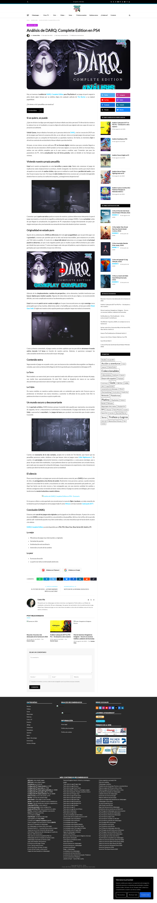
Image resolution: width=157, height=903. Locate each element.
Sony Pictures (117, 410)
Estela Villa (36, 35)
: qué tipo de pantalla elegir (38, 797)
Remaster (110, 403)
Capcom (103, 367)
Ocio (54, 15)
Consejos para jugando (39, 820)
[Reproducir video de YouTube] (62, 270)
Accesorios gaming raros (106, 803)
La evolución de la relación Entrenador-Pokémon (77, 855)
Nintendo (105, 395)
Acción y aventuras (110, 363)
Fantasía (120, 378)
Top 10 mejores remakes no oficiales (109, 818)
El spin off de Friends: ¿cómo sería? (37, 849)
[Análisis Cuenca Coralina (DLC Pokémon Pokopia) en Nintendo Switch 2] (106, 193)
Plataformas (115, 395)
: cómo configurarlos (39, 807)
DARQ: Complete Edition (54, 94)
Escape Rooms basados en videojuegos (109, 792)
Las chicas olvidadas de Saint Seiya (72, 815)
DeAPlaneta (115, 375)
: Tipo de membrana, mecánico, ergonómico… (43, 803)
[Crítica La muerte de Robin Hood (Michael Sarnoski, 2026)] (106, 281)
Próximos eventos (81, 15)
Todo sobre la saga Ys (69, 807)
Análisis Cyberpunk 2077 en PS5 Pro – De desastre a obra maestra (60, 636)
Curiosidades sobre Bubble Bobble (73, 824)
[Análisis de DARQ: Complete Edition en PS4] (78, 64)
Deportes (122, 375)
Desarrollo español (108, 378)
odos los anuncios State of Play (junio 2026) (111, 841)
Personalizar (121, 895)
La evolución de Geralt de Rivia (71, 853)
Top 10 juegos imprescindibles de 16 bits (110, 832)
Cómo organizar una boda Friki (107, 780)
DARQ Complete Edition (35, 527)
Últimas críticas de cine (110, 205)
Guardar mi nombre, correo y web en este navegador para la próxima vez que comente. (55, 681)
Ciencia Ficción (112, 367)
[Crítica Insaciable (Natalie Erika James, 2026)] (106, 249)
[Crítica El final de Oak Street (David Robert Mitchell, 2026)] (106, 216)
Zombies (103, 424)
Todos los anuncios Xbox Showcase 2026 (110, 843)
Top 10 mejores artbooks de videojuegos (110, 820)
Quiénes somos (93, 15)
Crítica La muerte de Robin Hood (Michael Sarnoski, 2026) (120, 278)
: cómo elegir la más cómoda (39, 799)
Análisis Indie (34, 20)
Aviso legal (64, 724)
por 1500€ (40, 792)
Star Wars (112, 413)
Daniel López (31, 641)
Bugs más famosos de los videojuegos (109, 807)
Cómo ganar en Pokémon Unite (72, 839)
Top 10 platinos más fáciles (106, 824)
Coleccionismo (106, 375)
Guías (70, 15)
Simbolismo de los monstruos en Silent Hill (111, 809)
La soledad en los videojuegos (71, 851)
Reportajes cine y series (108, 406)
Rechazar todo (133, 895)
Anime (123, 364)
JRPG (102, 386)
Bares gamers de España (70, 837)
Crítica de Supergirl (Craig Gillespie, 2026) (120, 260)
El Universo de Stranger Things (36, 843)
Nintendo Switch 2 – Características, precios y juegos (42, 828)
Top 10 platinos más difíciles (107, 826)
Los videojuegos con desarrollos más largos (40, 826)
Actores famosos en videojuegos (72, 843)
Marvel (121, 389)
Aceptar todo (145, 895)
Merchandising (106, 392)
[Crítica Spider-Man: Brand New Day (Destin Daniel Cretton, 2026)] (106, 232)
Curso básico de (34, 815)
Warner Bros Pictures (115, 421)
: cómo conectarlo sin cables (42, 809)
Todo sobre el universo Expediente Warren (39, 836)
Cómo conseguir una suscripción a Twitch (42, 822)
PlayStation (115, 400)
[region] (133, 888)
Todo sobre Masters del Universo (37, 841)
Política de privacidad (67, 728)
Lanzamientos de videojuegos (109, 389)
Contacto (113, 15)
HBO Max (119, 383)
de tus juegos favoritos (36, 813)
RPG (103, 410)
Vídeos (62, 15)
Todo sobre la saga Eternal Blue (72, 797)
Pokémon (123, 400)
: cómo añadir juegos (36, 780)
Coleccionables (110, 370)
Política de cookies (66, 732)
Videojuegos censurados (106, 801)
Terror (104, 417)
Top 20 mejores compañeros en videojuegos (111, 837)
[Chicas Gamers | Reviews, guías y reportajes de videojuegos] (77, 8)
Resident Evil (121, 406)
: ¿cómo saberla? (37, 805)
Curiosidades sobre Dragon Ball (72, 830)
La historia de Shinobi (69, 847)
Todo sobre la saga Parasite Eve (72, 801)
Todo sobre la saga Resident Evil (72, 803)
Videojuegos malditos (105, 784)
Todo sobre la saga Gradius (70, 805)
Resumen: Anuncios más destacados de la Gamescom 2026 (37, 636)
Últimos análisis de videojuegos (113, 117)
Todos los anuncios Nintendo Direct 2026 (110, 845)
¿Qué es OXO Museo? (69, 834)
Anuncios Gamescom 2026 (106, 847)
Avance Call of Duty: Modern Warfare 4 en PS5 (114, 337)
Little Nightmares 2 (85, 457)
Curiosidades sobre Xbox (70, 822)
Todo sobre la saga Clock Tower (72, 788)
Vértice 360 (103, 421)
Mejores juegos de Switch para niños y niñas (111, 790)
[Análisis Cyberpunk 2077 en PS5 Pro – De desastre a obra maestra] (60, 626)
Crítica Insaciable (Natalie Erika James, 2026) (120, 244)
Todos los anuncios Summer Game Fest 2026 (111, 839)
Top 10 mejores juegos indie (106, 816)
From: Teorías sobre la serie (35, 845)
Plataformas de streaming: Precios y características (113, 786)
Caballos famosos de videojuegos (108, 793)
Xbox (125, 421)
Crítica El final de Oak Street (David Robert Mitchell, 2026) (121, 212)
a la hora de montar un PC (39, 795)
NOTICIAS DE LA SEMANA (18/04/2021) (76, 589)
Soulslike (126, 409)
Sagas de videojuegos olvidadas (72, 832)
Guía (112, 382)
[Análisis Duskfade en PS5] (106, 144)
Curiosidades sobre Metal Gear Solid (73, 826)
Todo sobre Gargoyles (69, 792)
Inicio (28, 20)
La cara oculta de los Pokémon (71, 857)
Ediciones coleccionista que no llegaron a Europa (77, 836)
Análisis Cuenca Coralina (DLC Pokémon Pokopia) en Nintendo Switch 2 (121, 189)
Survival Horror (121, 413)
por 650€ (39, 786)
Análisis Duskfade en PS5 (119, 139)
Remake (103, 403)
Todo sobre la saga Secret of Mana (72, 809)
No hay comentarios (62, 35)
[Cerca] (151, 878)
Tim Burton (81, 97)
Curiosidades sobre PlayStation (72, 818)
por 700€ (38, 788)
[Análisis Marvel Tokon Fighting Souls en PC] (106, 177)
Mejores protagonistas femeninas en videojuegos (112, 799)
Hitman (68, 504)
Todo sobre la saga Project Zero (72, 795)
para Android (35, 784)
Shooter (109, 410)
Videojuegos (35, 15)
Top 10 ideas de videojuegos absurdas (109, 828)
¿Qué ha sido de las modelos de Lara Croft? (75, 816)
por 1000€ (42, 790)
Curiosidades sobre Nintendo (71, 820)
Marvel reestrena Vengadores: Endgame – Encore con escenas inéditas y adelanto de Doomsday (84, 637)
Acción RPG (111, 360)
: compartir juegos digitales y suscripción (41, 811)
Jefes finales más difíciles (106, 805)
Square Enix (104, 413)
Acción (103, 360)
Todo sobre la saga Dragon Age (72, 784)
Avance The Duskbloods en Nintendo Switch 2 (113, 333)
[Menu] (28, 15)
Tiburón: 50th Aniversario (35, 834)
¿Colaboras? (104, 15)
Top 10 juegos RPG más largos (107, 822)
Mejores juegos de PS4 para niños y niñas (110, 788)
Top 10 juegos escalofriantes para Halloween (111, 830)
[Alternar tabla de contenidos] (40, 110)
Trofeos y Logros (118, 417)
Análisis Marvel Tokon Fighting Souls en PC (118, 172)
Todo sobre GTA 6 (68, 841)
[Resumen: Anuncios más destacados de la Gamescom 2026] (37, 626)
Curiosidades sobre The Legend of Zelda (74, 828)
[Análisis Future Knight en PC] (106, 160)
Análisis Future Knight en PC (120, 155)
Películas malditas (104, 782)
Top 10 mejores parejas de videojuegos (109, 813)
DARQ (72, 132)
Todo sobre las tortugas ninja (71, 793)
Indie (126, 383)
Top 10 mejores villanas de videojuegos (110, 815)
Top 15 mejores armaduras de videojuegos (110, 834)
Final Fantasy (104, 383)
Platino (105, 399)
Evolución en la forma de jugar (107, 795)
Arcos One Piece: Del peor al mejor (37, 847)
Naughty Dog (125, 392)
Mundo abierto (116, 392)
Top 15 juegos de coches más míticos (109, 836)
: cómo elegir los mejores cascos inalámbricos (42, 801)
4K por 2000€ (41, 793)
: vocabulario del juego (38, 816)
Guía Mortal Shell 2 (106, 341)
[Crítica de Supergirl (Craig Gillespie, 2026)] (106, 265)
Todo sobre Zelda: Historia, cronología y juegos (76, 790)
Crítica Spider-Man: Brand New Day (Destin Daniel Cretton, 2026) (120, 229)
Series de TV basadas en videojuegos (38, 824)
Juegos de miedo (110, 386)
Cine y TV (46, 15)
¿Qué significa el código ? (36, 818)
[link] (27, 1)
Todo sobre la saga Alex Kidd (71, 799)
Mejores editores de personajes (107, 797)
